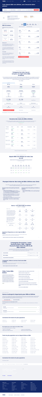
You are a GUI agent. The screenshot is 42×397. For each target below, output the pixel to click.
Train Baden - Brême (32, 352)
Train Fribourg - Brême (5, 351)
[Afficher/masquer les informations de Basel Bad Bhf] (38, 311)
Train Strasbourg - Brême (24, 349)
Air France (22, 385)
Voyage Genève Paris (33, 385)
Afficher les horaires (5, 40)
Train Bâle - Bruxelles (4, 342)
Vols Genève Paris (23, 383)
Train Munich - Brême (33, 348)
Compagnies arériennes (24, 384)
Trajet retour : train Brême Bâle (6, 329)
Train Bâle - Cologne (32, 320)
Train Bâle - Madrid (23, 339)
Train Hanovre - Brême (33, 351)
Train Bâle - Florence (32, 342)
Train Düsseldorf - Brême (5, 352)
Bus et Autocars (14, 382)
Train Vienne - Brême (5, 349)
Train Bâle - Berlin (14, 320)
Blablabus (13, 383)
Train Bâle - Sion (14, 321)
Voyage (31, 382)
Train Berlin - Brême (14, 348)
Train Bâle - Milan (4, 339)
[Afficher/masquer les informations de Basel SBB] (38, 307)
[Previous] (11, 165)
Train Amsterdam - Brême (15, 346)
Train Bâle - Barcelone (33, 339)
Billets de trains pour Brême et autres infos (26, 330)
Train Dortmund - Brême (24, 352)
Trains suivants (34, 148)
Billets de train (4, 382)
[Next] (38, 24)
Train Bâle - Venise (14, 345)
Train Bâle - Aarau (32, 321)
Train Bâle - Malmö (4, 321)
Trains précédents (8, 148)
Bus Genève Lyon (14, 385)
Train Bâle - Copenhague (24, 342)
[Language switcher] (25, 1)
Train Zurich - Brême (4, 346)
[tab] (22, 26)
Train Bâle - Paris (4, 320)
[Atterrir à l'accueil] (4, 1)
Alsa (12, 384)
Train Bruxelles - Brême (5, 348)
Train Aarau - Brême (14, 352)
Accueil (3, 364)
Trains (5, 364)
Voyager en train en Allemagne (11, 364)
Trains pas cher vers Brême (19, 364)
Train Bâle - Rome (14, 339)
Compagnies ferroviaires (6, 383)
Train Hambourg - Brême (15, 349)
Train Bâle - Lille (4, 345)
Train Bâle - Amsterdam (24, 320)
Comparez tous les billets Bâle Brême (25, 329)
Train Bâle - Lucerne (23, 321)
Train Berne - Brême (32, 346)
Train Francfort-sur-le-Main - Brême (34, 349)
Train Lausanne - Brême (24, 346)
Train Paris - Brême (23, 345)
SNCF (3, 384)
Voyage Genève (32, 383)
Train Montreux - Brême (24, 351)
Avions (22, 382)
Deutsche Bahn (4, 385)
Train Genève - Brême (33, 345)
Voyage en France (32, 384)
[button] (19, 10)
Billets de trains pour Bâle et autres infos (8, 330)
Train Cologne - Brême (14, 351)
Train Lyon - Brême (23, 348)
